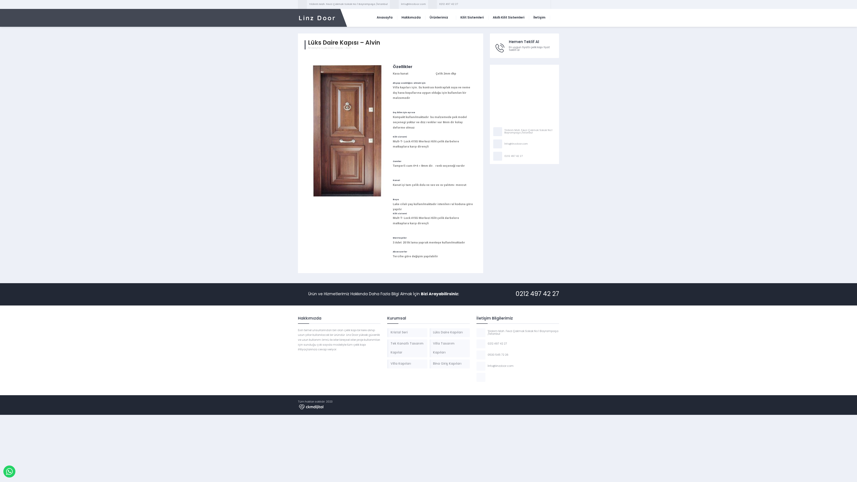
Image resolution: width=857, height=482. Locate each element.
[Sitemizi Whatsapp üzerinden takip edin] (555, 4)
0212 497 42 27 (448, 4)
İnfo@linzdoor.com (413, 4)
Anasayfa (314, 48)
